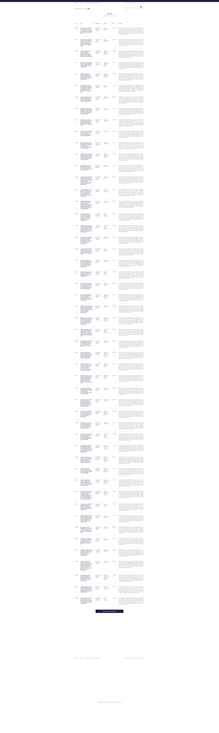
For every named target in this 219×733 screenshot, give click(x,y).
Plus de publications (109, 611)
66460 (77, 317)
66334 (77, 340)
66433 (77, 399)
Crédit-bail (105, 54)
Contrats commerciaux (106, 191)
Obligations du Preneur (106, 41)
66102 (77, 527)
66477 (77, 294)
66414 (77, 39)
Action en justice (106, 285)
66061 (77, 575)
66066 (77, 561)
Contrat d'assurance (106, 273)
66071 (77, 549)
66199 (77, 445)
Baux (104, 28)
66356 (77, 237)
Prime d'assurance (106, 599)
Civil (104, 515)
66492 (77, 271)
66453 (77, 329)
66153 (77, 491)
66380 (77, 108)
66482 (77, 283)
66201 (77, 434)
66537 (77, 62)
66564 (77, 142)
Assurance (105, 271)
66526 (77, 165)
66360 (77, 225)
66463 (77, 306)
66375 (77, 131)
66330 (77, 352)
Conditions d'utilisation (117, 702)
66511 (77, 73)
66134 (77, 504)
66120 (77, 515)
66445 (77, 388)
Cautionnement (106, 109)
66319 (77, 363)
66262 (77, 422)
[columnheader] (76, 23)
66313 (77, 375)
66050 (77, 597)
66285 (77, 153)
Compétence (106, 216)
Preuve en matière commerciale (106, 227)
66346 (77, 260)
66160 (77, 479)
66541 (77, 176)
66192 (77, 468)
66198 (77, 457)
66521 (77, 189)
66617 (77, 85)
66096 (77, 538)
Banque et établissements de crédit (106, 52)
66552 (77, 51)
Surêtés (105, 108)
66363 (77, 213)
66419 (77, 28)
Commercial (106, 96)
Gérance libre (106, 98)
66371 (77, 119)
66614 (77, 96)
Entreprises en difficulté (106, 364)
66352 (77, 248)
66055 (77, 586)
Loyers (107, 131)
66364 (77, 201)
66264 (77, 411)
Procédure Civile (105, 214)
